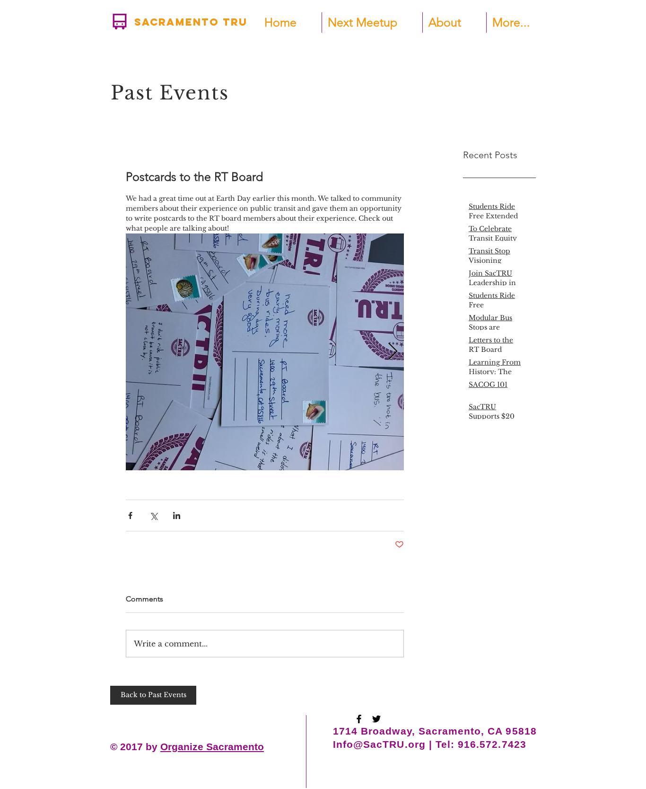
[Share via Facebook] (130, 515)
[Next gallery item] (392, 352)
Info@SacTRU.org (379, 744)
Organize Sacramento (212, 746)
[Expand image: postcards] (265, 351)
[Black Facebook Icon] (359, 719)
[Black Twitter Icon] (376, 719)
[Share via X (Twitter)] (153, 515)
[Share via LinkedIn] (176, 515)
